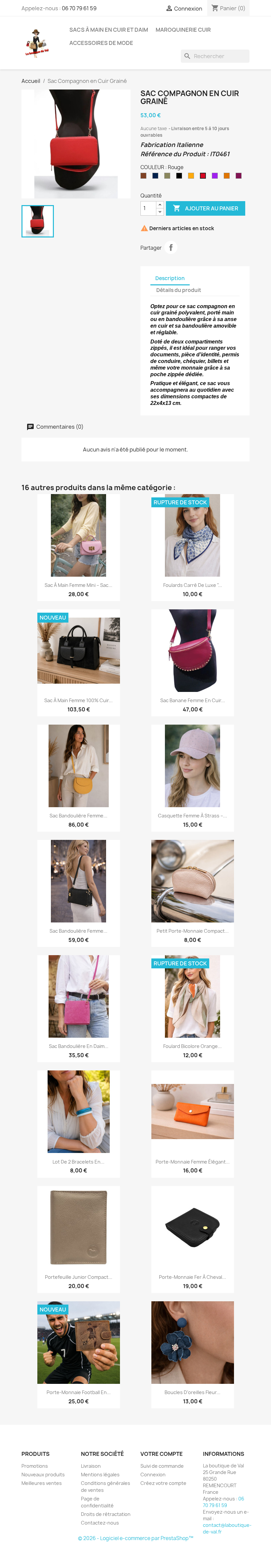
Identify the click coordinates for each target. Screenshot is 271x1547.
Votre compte (161, 1453)
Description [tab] (170, 278)
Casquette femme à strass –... (192, 815)
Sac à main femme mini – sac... (78, 585)
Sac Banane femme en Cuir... (192, 700)
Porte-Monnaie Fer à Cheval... (192, 1277)
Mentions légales (100, 1474)
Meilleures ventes (41, 1483)
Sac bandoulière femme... (78, 815)
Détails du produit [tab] (178, 290)
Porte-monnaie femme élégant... (193, 1162)
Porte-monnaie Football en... (79, 1392)
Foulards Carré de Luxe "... (192, 585)
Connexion (153, 1474)
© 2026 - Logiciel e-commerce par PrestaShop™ (135, 1538)
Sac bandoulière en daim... (78, 1046)
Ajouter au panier (205, 208)
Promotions (34, 1466)
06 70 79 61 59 (79, 8)
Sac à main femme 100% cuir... (78, 700)
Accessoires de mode (101, 43)
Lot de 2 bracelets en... (78, 1162)
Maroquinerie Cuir (183, 29)
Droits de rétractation (106, 1514)
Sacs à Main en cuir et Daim (108, 29)
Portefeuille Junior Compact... (78, 1277)
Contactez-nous (100, 1523)
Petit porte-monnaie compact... (193, 931)
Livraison (91, 1466)
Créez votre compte (163, 1483)
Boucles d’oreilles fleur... (192, 1392)
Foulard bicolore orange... (192, 1046)
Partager (170, 247)
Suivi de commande (162, 1466)
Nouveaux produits (43, 1474)
